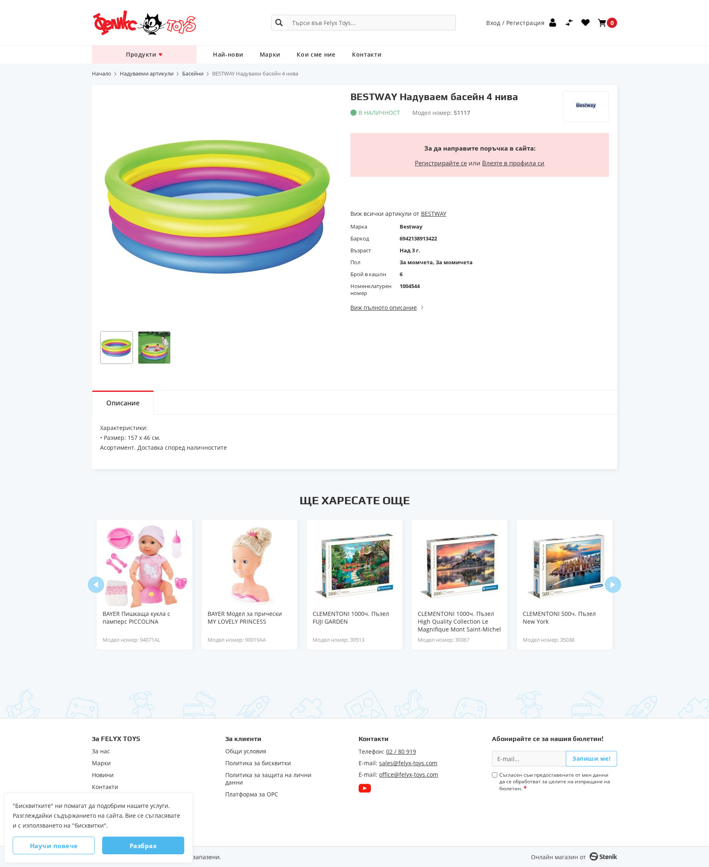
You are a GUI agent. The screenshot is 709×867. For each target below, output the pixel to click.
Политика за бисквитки (258, 763)
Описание (123, 402)
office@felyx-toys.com (408, 774)
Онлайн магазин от (558, 857)
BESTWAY (433, 213)
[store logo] (144, 22)
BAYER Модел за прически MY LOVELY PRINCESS (245, 617)
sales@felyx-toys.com (408, 763)
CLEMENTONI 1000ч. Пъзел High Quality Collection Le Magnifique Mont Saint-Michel (459, 621)
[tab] (123, 402)
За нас (101, 751)
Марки (270, 54)
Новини (103, 775)
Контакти (367, 54)
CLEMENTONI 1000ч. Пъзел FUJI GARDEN (351, 617)
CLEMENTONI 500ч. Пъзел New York (559, 617)
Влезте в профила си (513, 163)
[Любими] (585, 22)
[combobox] (363, 22)
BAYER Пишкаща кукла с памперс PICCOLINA (136, 617)
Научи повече (54, 846)
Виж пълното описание (383, 307)
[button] (116, 347)
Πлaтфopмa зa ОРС (251, 794)
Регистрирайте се (441, 163)
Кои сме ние (316, 54)
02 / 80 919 (401, 751)
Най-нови (228, 54)
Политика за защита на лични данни (268, 778)
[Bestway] (586, 106)
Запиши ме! (591, 758)
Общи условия (245, 751)
